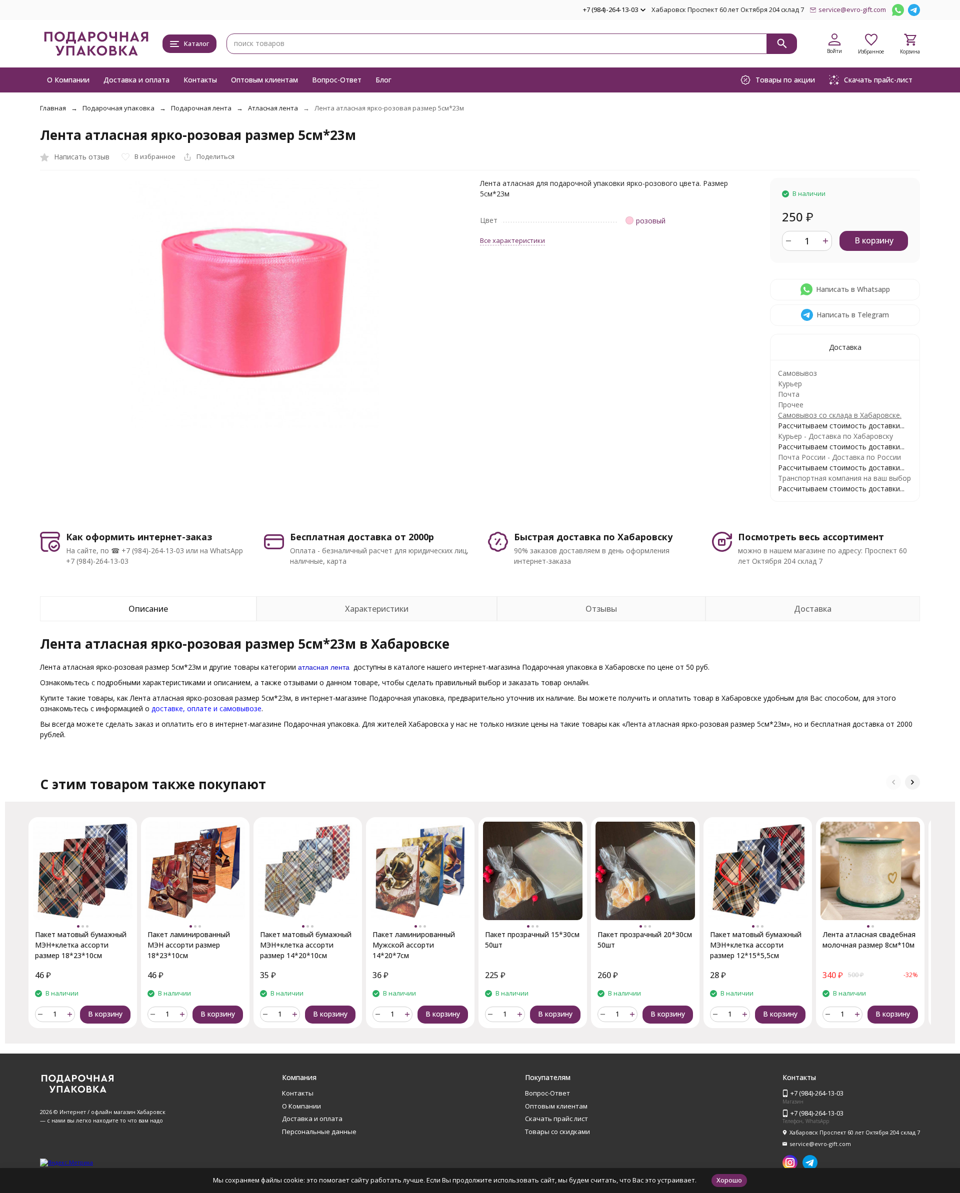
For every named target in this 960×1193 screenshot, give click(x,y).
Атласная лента (273, 107)
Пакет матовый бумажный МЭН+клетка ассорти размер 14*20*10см (306, 945)
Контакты (200, 79)
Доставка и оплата (137, 79)
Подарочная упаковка (118, 107)
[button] (893, 782)
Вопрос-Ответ (337, 79)
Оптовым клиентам (264, 79)
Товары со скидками (557, 1131)
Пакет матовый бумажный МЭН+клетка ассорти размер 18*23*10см (80, 945)
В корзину (874, 240)
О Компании (68, 79)
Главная (53, 107)
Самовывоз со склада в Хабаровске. (840, 415)
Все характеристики (512, 240)
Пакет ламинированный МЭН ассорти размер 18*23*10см (189, 945)
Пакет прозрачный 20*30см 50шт (645, 940)
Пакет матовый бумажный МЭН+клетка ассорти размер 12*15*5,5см (756, 945)
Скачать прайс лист (556, 1118)
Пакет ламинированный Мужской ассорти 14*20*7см (413, 945)
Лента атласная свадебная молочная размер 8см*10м (869, 940)
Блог (384, 79)
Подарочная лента (201, 107)
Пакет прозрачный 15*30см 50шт (532, 940)
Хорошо (729, 1180)
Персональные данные (319, 1131)
